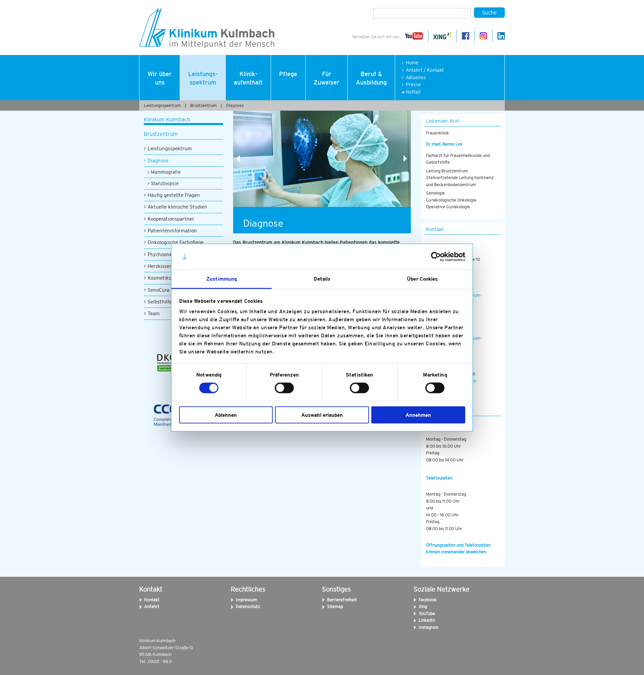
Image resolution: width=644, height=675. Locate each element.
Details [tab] (322, 279)
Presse (413, 84)
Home (412, 62)
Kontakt (148, 599)
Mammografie (166, 172)
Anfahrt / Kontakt (425, 70)
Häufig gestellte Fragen (174, 195)
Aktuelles (416, 77)
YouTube (423, 613)
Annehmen (418, 414)
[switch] (284, 388)
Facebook (423, 599)
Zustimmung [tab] (221, 279)
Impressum (240, 599)
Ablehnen (226, 414)
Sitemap (331, 606)
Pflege (288, 74)
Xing (423, 606)
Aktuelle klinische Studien (177, 207)
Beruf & (371, 78)
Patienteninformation (172, 230)
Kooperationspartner (171, 219)
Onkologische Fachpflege (176, 242)
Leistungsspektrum (170, 148)
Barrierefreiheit (331, 599)
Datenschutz (240, 606)
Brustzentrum (203, 105)
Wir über (160, 78)
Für (326, 78)
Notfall (413, 92)
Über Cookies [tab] (422, 279)
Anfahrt (148, 606)
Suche (489, 12)
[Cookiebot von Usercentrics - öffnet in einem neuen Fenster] (436, 257)
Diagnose (235, 105)
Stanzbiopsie (165, 183)
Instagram (423, 627)
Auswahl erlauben (322, 414)
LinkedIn (423, 620)
